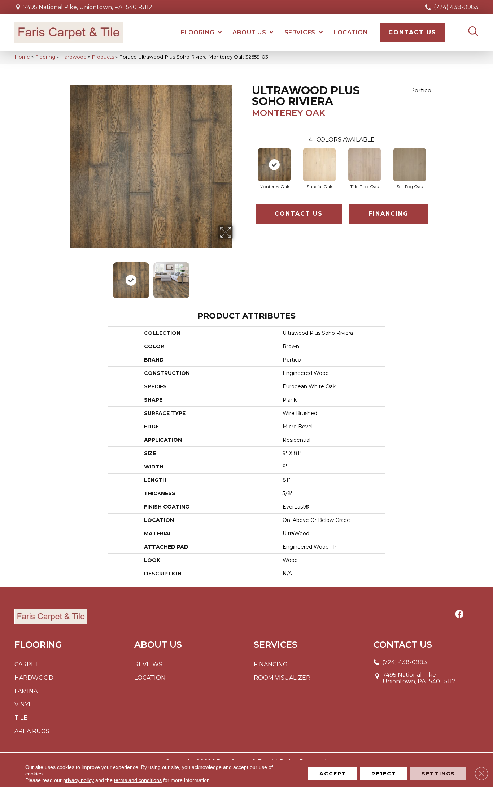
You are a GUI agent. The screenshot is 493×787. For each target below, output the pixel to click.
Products (103, 57)
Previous (65, 276)
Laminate (29, 691)
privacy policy (78, 780)
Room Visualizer (282, 677)
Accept (332, 773)
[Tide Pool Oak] (364, 165)
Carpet (26, 664)
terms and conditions (138, 780)
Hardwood (73, 57)
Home (22, 57)
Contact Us (299, 213)
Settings (438, 773)
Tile (20, 717)
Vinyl (23, 704)
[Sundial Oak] (319, 165)
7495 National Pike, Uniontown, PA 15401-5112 (87, 7)
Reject (383, 773)
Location (150, 677)
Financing (388, 213)
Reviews (148, 664)
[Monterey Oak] (274, 165)
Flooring (45, 57)
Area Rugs (31, 731)
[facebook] (459, 614)
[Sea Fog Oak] (410, 165)
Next (237, 276)
